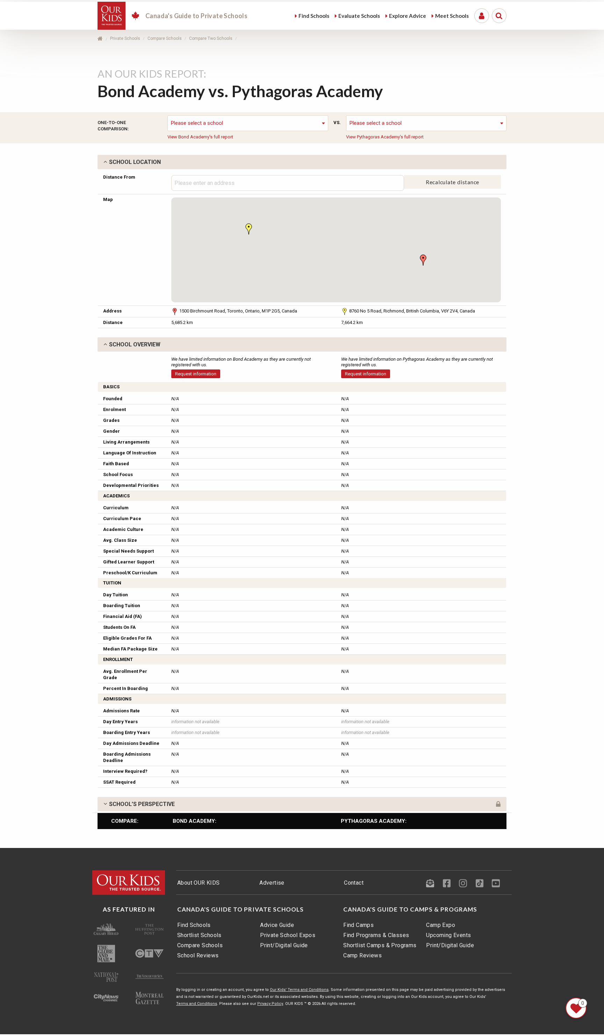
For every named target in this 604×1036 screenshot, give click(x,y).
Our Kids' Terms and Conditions (299, 989)
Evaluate (359, 16)
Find (314, 16)
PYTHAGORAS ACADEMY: (374, 821)
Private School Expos (287, 935)
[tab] (302, 162)
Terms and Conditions (196, 1003)
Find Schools (194, 925)
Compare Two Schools (210, 38)
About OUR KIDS (198, 882)
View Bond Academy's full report (200, 136)
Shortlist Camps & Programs (379, 945)
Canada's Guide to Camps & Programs (410, 909)
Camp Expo (440, 925)
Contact (354, 882)
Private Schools (125, 38)
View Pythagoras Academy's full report (385, 136)
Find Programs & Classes (376, 935)
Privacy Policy (270, 1003)
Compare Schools (165, 38)
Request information (195, 373)
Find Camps (358, 925)
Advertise (272, 882)
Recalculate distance (453, 182)
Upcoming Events (448, 935)
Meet (452, 16)
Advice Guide (277, 925)
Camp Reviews (362, 955)
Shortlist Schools (199, 935)
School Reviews (198, 955)
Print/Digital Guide (284, 945)
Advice (407, 16)
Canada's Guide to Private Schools (240, 909)
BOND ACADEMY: (194, 821)
